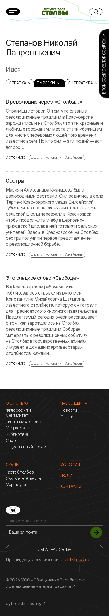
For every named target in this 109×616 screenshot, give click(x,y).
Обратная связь (54, 549)
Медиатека (16, 428)
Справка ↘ (20, 82)
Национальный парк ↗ (26, 447)
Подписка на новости (26, 521)
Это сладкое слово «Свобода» (42, 278)
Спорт (12, 440)
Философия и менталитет (18, 413)
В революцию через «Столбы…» (44, 102)
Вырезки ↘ (48, 82)
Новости (68, 410)
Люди (66, 475)
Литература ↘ (83, 82)
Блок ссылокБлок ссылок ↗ (103, 64)
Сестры (15, 181)
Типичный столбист (24, 421)
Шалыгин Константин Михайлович (57, 157)
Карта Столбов (20, 472)
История (70, 465)
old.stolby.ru (77, 559)
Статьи (66, 416)
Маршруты (16, 484)
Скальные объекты (23, 478)
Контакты (71, 486)
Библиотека (17, 434)
